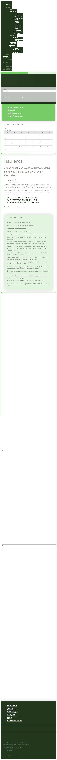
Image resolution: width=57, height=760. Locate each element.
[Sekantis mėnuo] (6, 128)
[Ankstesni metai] (4, 128)
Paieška (5, 89)
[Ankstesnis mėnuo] (5, 128)
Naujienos (14, 180)
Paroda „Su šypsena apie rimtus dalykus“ (18, 231)
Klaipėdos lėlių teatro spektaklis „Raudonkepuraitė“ (21, 225)
